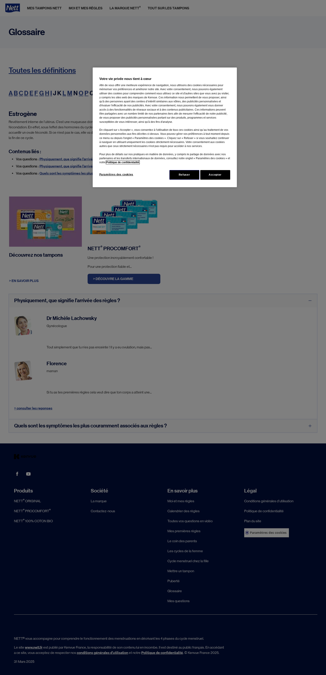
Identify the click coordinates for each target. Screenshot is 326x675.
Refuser (184, 174)
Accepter (215, 174)
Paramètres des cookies (116, 174)
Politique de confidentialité (122, 162)
